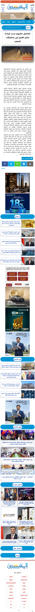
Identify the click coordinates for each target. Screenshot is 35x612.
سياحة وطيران (24, 595)
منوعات (11, 592)
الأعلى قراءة (17, 484)
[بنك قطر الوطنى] (17, 412)
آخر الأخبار (17, 359)
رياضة (24, 589)
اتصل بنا (24, 601)
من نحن (11, 595)
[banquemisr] (17, 276)
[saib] (17, 183)
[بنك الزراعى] (17, 319)
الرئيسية (24, 577)
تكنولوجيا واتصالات (11, 583)
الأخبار (28, 22)
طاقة (11, 589)
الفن (24, 592)
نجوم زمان (11, 586)
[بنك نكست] (17, 203)
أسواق (14, 22)
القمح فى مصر (26, 158)
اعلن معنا (24, 598)
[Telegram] (24, 163)
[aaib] (17, 16)
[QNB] (17, 344)
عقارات (24, 586)
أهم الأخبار (18, 427)
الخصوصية (11, 598)
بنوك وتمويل (21, 22)
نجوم (8, 22)
